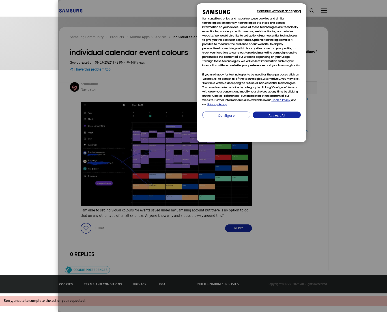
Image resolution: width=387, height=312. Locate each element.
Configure (226, 116)
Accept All (277, 115)
